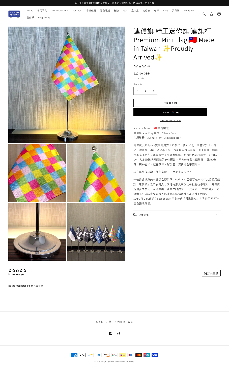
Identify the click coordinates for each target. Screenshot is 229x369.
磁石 (130, 321)
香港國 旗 (119, 321)
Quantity (137, 84)
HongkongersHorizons (109, 361)
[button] (204, 14)
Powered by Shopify (126, 361)
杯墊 (108, 321)
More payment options (170, 120)
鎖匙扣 (99, 321)
